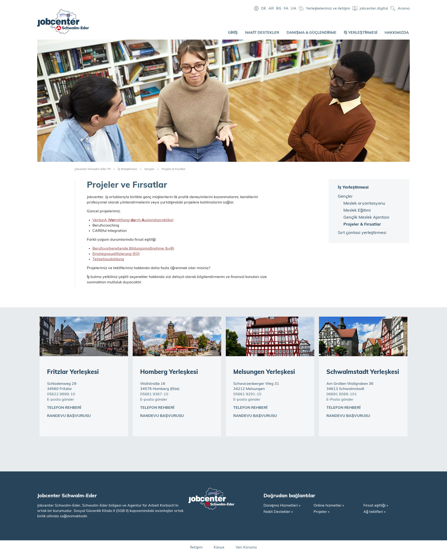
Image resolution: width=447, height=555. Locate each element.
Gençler (149, 169)
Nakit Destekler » (278, 512)
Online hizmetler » (329, 506)
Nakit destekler (262, 33)
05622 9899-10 (61, 394)
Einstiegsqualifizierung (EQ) (116, 254)
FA (286, 8)
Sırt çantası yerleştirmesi (362, 233)
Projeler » (321, 512)
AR (271, 8)
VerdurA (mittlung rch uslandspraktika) (132, 220)
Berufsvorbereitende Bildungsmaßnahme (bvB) (133, 248)
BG (278, 8)
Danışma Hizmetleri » (282, 506)
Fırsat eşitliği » (375, 506)
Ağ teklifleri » (374, 512)
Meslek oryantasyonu (364, 204)
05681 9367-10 (154, 394)
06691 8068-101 (341, 394)
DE (263, 8)
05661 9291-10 (247, 394)
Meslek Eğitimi (357, 211)
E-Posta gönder (339, 400)
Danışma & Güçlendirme (311, 33)
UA (293, 8)
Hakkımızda (397, 33)
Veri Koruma (246, 547)
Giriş (233, 33)
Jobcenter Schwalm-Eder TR (92, 169)
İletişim (196, 547)
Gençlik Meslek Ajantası (366, 218)
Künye (219, 547)
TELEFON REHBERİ (64, 408)
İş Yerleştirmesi (360, 33)
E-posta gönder (60, 400)
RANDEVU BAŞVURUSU (69, 416)
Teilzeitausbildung (108, 259)
